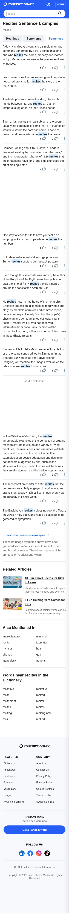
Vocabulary (10, 789)
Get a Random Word (34, 829)
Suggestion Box (45, 801)
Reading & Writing (14, 801)
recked (40, 719)
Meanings (12, 38)
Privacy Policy (44, 776)
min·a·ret (41, 636)
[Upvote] (44, 68)
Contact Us (42, 769)
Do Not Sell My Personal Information (34, 867)
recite (6, 695)
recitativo (42, 689)
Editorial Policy (44, 782)
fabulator (41, 642)
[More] (64, 68)
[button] (48, 4)
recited (40, 695)
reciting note (44, 713)
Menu (60, 4)
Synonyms (34, 38)
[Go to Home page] (19, 4)
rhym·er (7, 648)
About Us (41, 763)
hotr (38, 648)
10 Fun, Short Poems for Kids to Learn (44, 580)
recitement (9, 701)
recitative (8, 689)
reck (5, 719)
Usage (7, 795)
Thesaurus (10, 769)
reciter (6, 642)
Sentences (56, 38)
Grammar (9, 782)
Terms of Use (43, 795)
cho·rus (7, 654)
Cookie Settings (45, 789)
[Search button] (59, 13)
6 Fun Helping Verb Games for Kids (45, 602)
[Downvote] (56, 68)
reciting (7, 713)
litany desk (9, 660)
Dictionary (9, 763)
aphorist (41, 660)
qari (38, 654)
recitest (40, 707)
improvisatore (11, 636)
